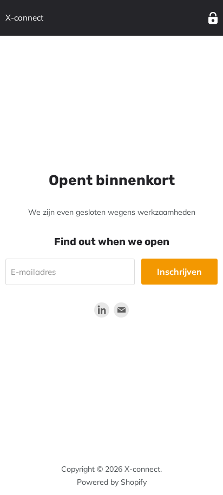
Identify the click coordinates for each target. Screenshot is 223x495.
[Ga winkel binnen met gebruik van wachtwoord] (213, 18)
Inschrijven (179, 271)
